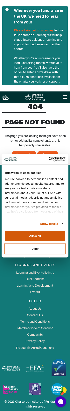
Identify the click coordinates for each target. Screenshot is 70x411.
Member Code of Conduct (35, 328)
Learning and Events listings (35, 272)
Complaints (35, 334)
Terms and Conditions (35, 321)
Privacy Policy (35, 341)
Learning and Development (35, 285)
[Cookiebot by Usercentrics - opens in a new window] (49, 159)
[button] (60, 401)
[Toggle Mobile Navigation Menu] (65, 97)
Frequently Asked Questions (35, 347)
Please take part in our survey (33, 30)
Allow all (35, 236)
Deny (35, 248)
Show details (49, 223)
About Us (35, 308)
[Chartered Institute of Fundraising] (35, 97)
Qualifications (35, 279)
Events (35, 292)
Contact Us (35, 315)
